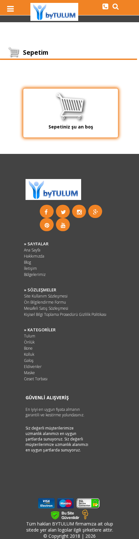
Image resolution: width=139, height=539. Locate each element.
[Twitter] (63, 212)
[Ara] (105, 6)
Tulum (29, 336)
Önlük (29, 342)
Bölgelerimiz (35, 274)
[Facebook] (46, 212)
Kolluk (29, 354)
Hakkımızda (34, 256)
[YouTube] (63, 225)
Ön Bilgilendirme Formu (45, 302)
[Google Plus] (95, 212)
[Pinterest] (47, 225)
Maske (29, 372)
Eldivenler (33, 366)
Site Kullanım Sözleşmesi (46, 296)
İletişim (30, 268)
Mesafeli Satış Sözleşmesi (46, 308)
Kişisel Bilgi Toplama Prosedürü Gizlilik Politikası (65, 314)
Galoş (29, 360)
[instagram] (79, 212)
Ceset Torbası (36, 379)
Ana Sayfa (32, 250)
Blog (27, 262)
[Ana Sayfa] (54, 19)
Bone (28, 348)
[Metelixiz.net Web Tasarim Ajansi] (85, 518)
